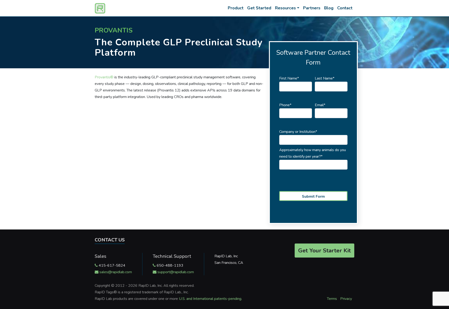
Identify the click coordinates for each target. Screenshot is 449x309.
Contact (344, 8)
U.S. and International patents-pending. (210, 298)
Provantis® (104, 77)
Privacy (346, 298)
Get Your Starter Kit (324, 250)
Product (235, 8)
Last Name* (324, 78)
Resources (285, 8)
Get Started (259, 8)
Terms (332, 298)
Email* (320, 105)
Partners (311, 8)
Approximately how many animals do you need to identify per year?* (312, 153)
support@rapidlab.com (175, 272)
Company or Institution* (298, 131)
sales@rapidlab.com (115, 272)
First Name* (289, 78)
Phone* (285, 105)
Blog (328, 8)
